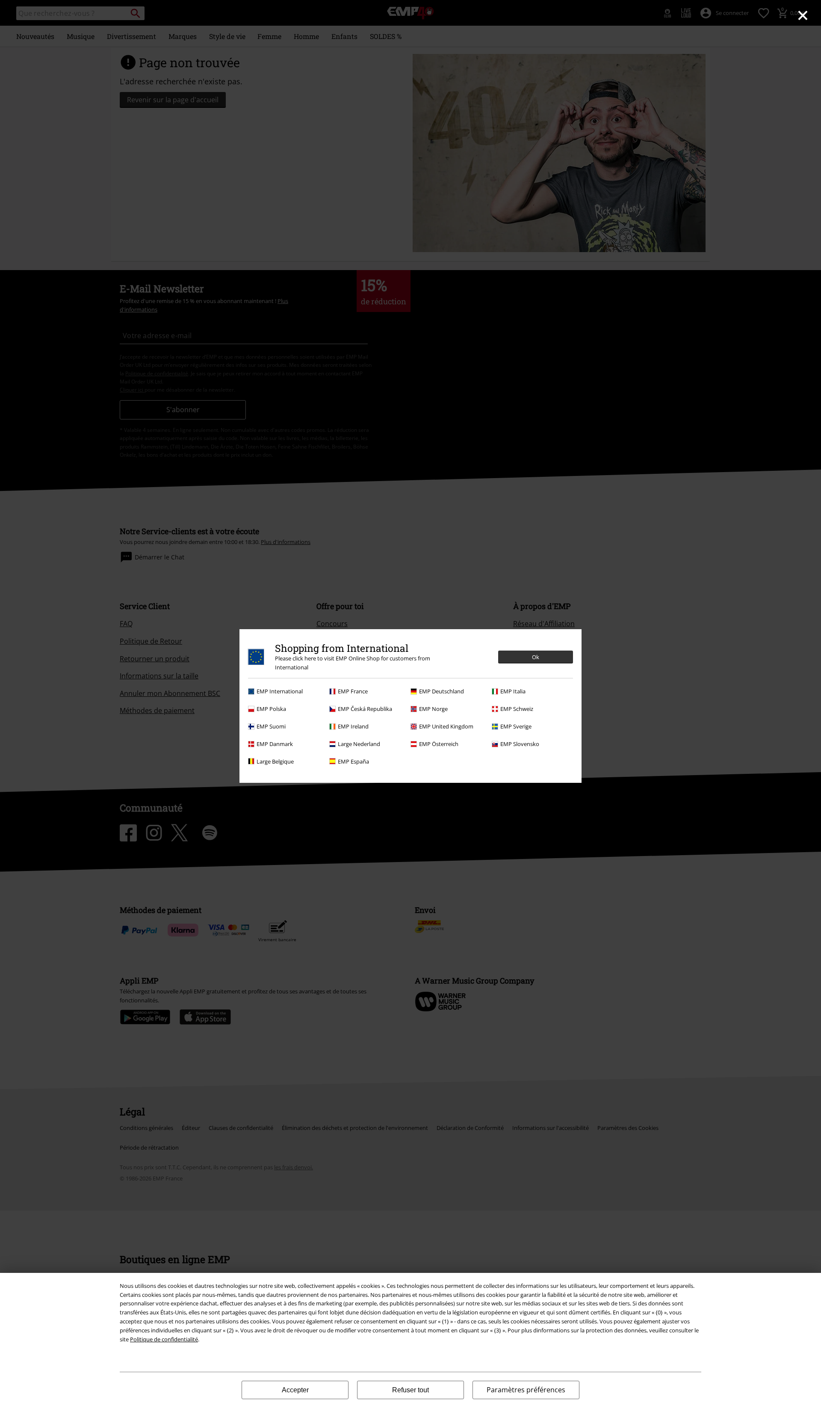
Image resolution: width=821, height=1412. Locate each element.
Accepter (295, 1390)
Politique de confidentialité (164, 1339)
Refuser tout (410, 1390)
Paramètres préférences (526, 1389)
